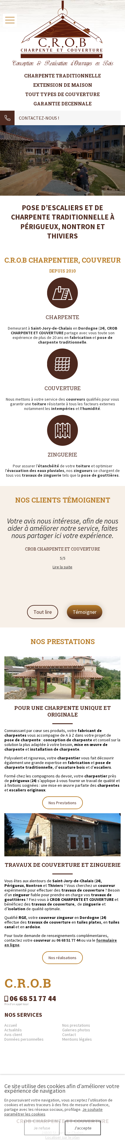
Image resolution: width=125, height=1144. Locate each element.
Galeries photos (76, 1029)
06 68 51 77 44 (68, 940)
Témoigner (85, 612)
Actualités (13, 1029)
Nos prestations (76, 1025)
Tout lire (42, 612)
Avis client (13, 1034)
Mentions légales (77, 1039)
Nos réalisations (62, 957)
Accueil (10, 1025)
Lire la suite (62, 567)
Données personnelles (24, 1039)
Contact (69, 1034)
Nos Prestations (62, 802)
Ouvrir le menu (10, 20)
